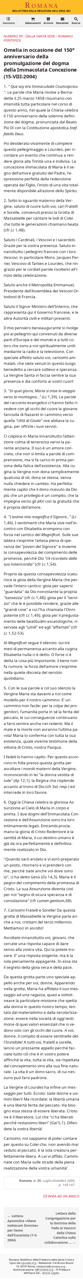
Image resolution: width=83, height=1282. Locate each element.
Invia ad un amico (63, 1196)
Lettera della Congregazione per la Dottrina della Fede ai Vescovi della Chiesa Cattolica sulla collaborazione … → (60, 1228)
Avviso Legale (50, 1273)
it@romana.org (44, 1269)
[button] (9, 20)
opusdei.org (28, 1263)
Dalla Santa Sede (40, 36)
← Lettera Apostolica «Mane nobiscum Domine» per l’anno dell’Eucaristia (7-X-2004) (23, 1228)
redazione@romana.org (50, 1266)
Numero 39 (13, 36)
